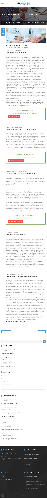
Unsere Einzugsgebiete (7, 479)
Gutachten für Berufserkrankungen (8, 349)
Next (41, 332)
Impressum (5, 482)
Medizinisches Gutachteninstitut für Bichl (8, 407)
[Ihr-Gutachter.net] (23, 3)
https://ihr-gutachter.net (31, 479)
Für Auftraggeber (6, 384)
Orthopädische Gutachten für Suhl (7, 433)
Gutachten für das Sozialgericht (8, 366)
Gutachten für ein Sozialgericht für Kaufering (9, 403)
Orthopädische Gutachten (6, 362)
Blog (3, 388)
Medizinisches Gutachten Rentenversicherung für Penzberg (12, 429)
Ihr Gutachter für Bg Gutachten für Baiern (8, 420)
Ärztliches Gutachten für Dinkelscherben (8, 425)
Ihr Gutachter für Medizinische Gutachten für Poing (10, 412)
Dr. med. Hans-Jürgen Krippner (13, 47)
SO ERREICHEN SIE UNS (16, 221)
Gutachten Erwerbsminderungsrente (9, 357)
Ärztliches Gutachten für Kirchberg (7, 416)
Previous (6, 332)
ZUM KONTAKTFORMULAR (17, 160)
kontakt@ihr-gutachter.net (31, 476)
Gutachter (5, 378)
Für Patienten (5, 381)
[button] (2, 495)
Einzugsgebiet (26, 47)
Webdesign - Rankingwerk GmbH (23, 495)
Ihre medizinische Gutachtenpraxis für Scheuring (10, 399)
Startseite (18, 22)
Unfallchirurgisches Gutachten (7, 353)
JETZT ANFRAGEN (15, 116)
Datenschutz (5, 484)
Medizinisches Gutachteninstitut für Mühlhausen (10, 438)
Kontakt (4, 391)
